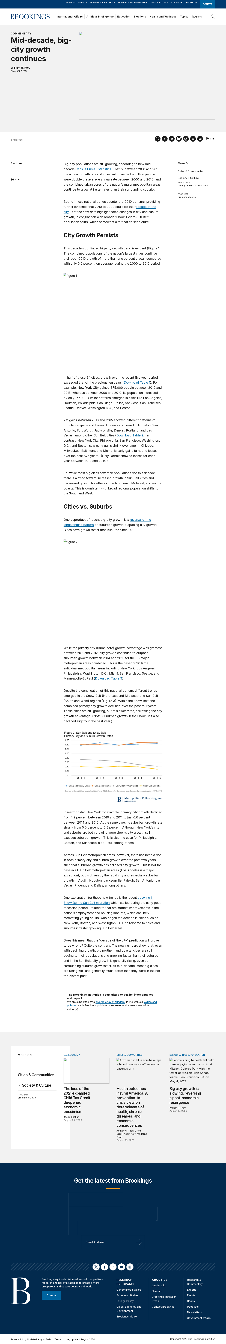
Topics (184, 16)
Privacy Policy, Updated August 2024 (31, 1339)
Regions (197, 16)
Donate (207, 4)
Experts (71, 2)
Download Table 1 (137, 382)
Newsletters (159, 2)
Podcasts (193, 1306)
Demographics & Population (193, 185)
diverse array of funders (110, 1002)
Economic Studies (127, 1295)
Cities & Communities (191, 171)
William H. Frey (20, 67)
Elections (140, 16)
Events (82, 2)
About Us (191, 2)
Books (191, 1301)
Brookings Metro (187, 197)
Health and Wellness (163, 16)
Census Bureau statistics (93, 169)
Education (123, 16)
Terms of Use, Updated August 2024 (74, 1339)
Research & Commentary (133, 2)
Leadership (158, 1285)
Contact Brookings (163, 1306)
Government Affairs (199, 1318)
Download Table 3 (108, 678)
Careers (157, 1291)
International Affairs (70, 16)
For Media (177, 2)
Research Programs (102, 2)
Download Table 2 (129, 435)
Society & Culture (188, 178)
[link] (36, 1085)
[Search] (213, 16)
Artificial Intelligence (100, 16)
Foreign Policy (125, 1301)
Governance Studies (129, 1289)
